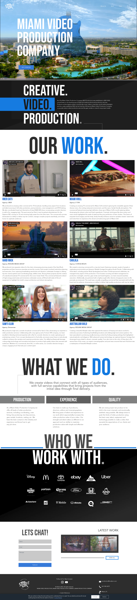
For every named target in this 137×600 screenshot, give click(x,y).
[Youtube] (66, 582)
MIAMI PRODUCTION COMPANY (83, 588)
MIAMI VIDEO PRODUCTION (44, 588)
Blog (128, 6)
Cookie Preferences (65, 593)
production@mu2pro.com (109, 581)
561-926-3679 (106, 586)
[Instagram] (62, 582)
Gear (120, 6)
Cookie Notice (58, 598)
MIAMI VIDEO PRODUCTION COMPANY (63, 588)
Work (112, 6)
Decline (104, 597)
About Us (103, 6)
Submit (35, 565)
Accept (95, 597)
